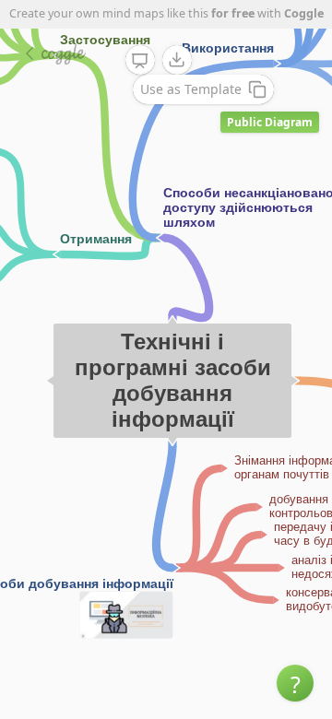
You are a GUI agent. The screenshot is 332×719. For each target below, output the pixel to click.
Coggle (304, 13)
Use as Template (191, 89)
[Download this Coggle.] (177, 60)
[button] (295, 683)
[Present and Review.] (140, 61)
